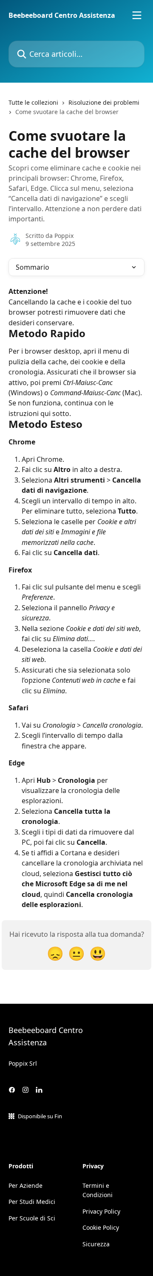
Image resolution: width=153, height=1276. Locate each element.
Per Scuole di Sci (31, 1218)
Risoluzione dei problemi (103, 102)
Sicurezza (96, 1244)
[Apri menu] (136, 15)
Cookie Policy (100, 1227)
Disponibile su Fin (40, 1116)
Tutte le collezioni (33, 102)
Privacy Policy (101, 1211)
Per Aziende (25, 1185)
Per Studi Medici (31, 1202)
